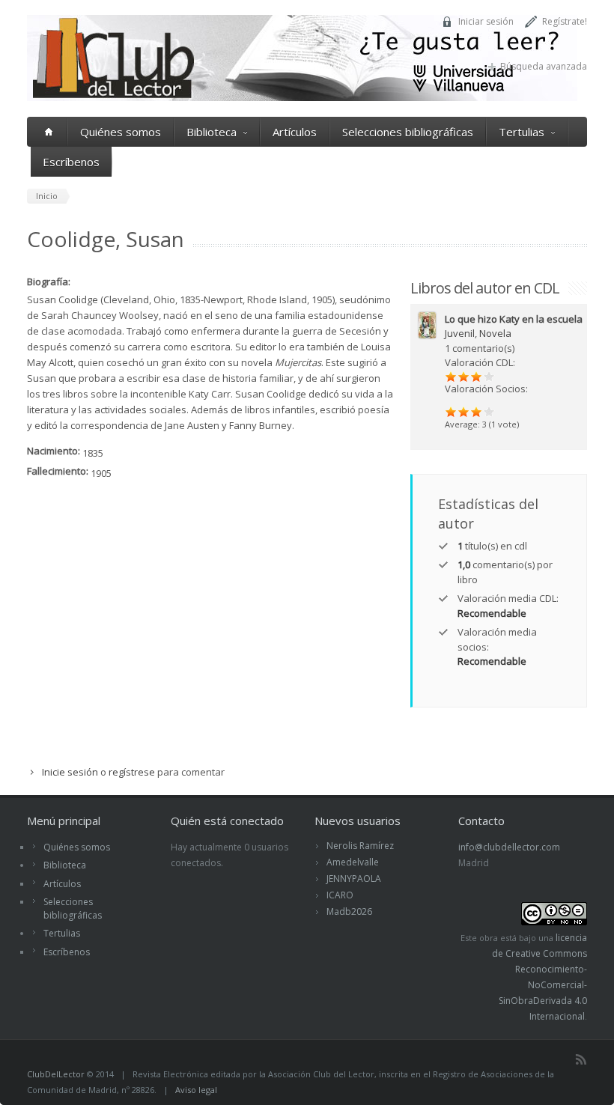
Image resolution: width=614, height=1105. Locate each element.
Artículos (295, 131)
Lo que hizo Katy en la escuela (514, 319)
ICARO (339, 895)
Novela (495, 333)
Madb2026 (349, 911)
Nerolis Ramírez (360, 845)
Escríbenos (71, 161)
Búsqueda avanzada (543, 66)
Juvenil (460, 333)
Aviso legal (196, 1089)
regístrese (132, 772)
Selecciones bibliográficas (407, 131)
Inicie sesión (70, 772)
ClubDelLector (56, 1074)
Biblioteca (211, 131)
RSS (581, 1059)
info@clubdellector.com (509, 847)
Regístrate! (564, 21)
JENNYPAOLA (353, 878)
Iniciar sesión (486, 21)
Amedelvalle (352, 862)
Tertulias (521, 131)
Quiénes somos (120, 131)
